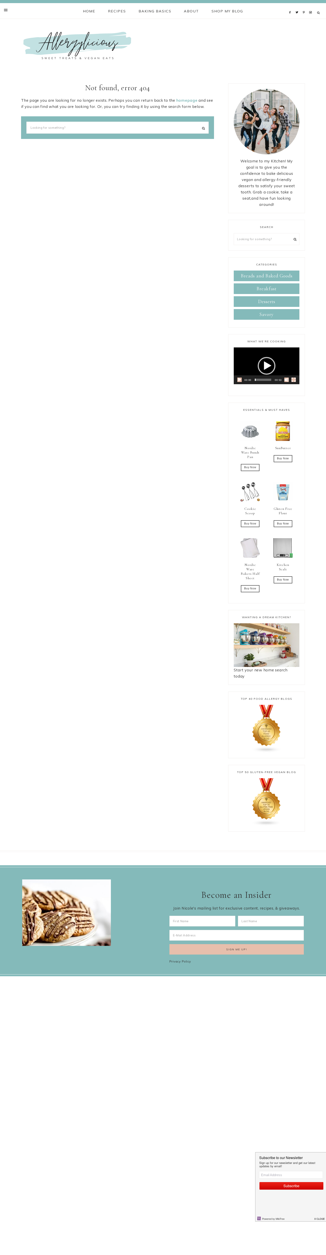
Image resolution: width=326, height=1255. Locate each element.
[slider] (263, 380)
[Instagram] (311, 6)
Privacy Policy (180, 961)
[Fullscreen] (293, 380)
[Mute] (286, 380)
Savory (266, 314)
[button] (266, 366)
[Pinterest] (305, 6)
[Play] (239, 380)
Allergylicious (77, 45)
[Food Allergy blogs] (266, 729)
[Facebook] (291, 6)
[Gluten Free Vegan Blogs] (266, 802)
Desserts (266, 301)
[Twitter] (298, 6)
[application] (266, 365)
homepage (187, 100)
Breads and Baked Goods (267, 276)
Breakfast (267, 289)
